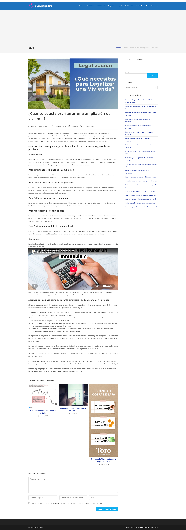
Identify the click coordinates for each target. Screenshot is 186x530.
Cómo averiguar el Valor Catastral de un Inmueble (140, 199)
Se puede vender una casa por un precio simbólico (141, 181)
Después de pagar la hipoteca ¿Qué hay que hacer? (141, 207)
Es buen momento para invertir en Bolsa (43, 411)
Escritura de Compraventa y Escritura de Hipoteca (140, 191)
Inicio (127, 527)
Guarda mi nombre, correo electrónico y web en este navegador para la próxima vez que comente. (67, 503)
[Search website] (157, 6)
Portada (119, 48)
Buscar (127, 72)
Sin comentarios (89, 126)
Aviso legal (154, 527)
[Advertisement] (93, 30)
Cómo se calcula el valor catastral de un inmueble (140, 177)
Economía (74, 126)
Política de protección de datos (140, 527)
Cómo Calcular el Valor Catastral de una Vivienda (140, 195)
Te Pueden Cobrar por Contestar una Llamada (73, 409)
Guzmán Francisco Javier (40, 126)
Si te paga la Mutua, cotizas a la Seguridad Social (103, 460)
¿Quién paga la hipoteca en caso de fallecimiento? (140, 203)
